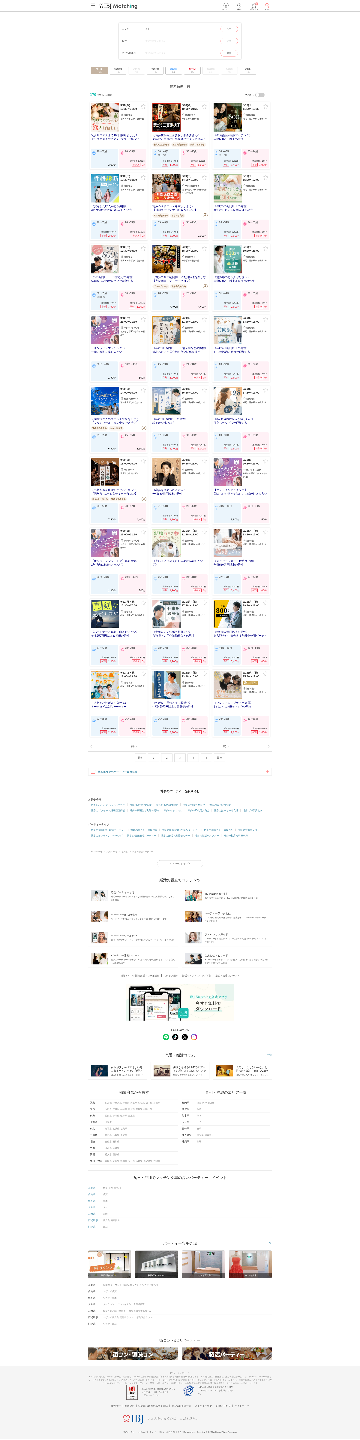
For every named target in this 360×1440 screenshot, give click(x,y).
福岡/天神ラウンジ (132, 1285)
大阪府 (108, 1109)
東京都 (108, 1102)
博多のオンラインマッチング (107, 835)
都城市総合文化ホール (140, 1311)
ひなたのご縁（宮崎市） (115, 1311)
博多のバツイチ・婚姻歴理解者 (108, 810)
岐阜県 (123, 1115)
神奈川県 (117, 1102)
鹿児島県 (147, 1161)
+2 (205, 215)
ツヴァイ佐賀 (110, 1291)
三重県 (131, 1115)
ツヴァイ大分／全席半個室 (131, 1304)
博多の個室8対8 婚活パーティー (108, 830)
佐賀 (199, 1109)
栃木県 (149, 1102)
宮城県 (116, 1128)
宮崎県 (139, 1161)
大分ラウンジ (110, 1304)
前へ (134, 746)
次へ (226, 746)
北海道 (108, 1122)
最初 (140, 757)
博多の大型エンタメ (249, 830)
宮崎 (199, 1128)
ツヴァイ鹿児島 (111, 1317)
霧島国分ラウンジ (145, 1317)
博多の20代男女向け (198, 810)
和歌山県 (147, 1109)
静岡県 (116, 1115)
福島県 (123, 1128)
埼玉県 (133, 1102)
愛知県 (108, 1115)
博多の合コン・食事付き (143, 830)
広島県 (116, 1148)
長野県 (123, 1135)
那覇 (199, 1141)
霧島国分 (209, 1135)
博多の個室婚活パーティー (141, 835)
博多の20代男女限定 (141, 804)
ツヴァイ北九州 (150, 1285)
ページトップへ (182, 863)
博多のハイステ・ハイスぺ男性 (108, 804)
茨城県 (141, 1102)
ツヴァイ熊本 (110, 1298)
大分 (199, 1122)
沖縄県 (156, 1161)
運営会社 (116, 1406)
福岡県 (108, 1161)
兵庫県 (123, 1109)
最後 (219, 757)
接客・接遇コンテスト (227, 975)
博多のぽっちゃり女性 (226, 810)
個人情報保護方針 (181, 1406)
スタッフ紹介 (171, 975)
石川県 (116, 1141)
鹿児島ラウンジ (128, 1317)
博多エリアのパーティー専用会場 (117, 771)
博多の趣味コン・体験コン (218, 830)
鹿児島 (200, 1135)
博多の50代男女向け (220, 804)
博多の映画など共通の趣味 (144, 810)
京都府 (116, 1109)
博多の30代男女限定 (167, 804)
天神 (204, 1102)
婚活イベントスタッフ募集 (196, 975)
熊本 (199, 1115)
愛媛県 (116, 1154)
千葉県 (126, 1102)
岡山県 (108, 1148)
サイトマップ (242, 1406)
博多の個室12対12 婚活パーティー (181, 830)
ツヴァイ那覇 (110, 1324)
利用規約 (129, 1406)
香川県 (108, 1154)
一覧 (269, 1054)
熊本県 (123, 1161)
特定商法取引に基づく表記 (153, 1406)
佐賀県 (116, 1161)
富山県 (108, 1141)
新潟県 (108, 1135)
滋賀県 (131, 1109)
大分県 (131, 1161)
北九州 (211, 1102)
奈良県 (139, 1109)
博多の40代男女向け (194, 804)
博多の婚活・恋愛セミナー (175, 835)
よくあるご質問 (203, 1406)
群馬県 (156, 1102)
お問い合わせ (223, 1406)
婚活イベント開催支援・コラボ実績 (140, 975)
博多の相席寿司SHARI (236, 835)
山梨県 (116, 1135)
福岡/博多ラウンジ (112, 1285)
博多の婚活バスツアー (207, 835)
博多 (199, 1102)
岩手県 (108, 1128)
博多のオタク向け (173, 810)
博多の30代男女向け (254, 810)
